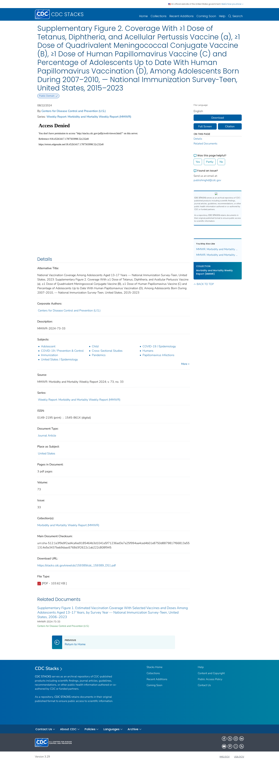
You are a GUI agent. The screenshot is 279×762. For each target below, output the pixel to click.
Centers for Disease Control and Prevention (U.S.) (73, 111)
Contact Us (204, 685)
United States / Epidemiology (59, 359)
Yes (198, 162)
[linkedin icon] (241, 738)
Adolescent (48, 346)
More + (185, 364)
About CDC (68, 729)
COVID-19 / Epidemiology (159, 346)
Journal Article (47, 435)
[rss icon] (241, 746)
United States (46, 453)
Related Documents (205, 143)
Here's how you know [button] (231, 4)
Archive (133, 729)
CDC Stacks (47, 668)
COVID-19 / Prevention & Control (62, 351)
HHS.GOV (225, 756)
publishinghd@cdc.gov (207, 180)
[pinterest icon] (229, 746)
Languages (111, 729)
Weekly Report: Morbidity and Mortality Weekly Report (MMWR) (88, 117)
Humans (148, 351)
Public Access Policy (210, 679)
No (221, 162)
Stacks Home (154, 667)
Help (222, 16)
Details (198, 139)
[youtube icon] (224, 746)
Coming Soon (206, 16)
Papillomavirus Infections (158, 355)
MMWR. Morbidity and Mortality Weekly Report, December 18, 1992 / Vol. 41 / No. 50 (217, 255)
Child (95, 346)
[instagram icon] (235, 738)
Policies (90, 729)
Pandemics (99, 355)
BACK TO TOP (205, 284)
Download (217, 118)
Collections (158, 16)
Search (237, 16)
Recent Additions (181, 16)
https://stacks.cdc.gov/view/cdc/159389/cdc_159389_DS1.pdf (76, 565)
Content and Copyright (211, 673)
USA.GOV (239, 756)
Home (143, 16)
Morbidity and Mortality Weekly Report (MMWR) (68, 525)
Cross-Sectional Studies (107, 351)
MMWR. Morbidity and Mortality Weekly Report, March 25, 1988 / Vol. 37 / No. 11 (217, 249)
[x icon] (229, 738)
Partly (209, 162)
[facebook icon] (224, 738)
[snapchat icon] (235, 746)
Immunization (49, 355)
